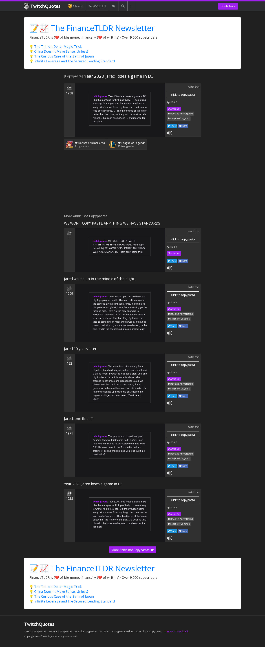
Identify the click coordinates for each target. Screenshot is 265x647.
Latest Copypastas (35, 631)
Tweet (173, 125)
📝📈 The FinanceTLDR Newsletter (92, 28)
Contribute (228, 6)
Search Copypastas (86, 631)
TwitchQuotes (45, 6)
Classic (78, 6)
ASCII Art (99, 6)
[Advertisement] (132, 184)
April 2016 (172, 102)
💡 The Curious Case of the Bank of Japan (61, 56)
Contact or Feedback (176, 631)
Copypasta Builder (123, 631)
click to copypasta (183, 95)
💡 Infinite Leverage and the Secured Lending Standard (72, 61)
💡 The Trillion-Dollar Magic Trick (55, 46)
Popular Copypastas (60, 631)
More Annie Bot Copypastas (130, 550)
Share (184, 125)
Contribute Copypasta (149, 631)
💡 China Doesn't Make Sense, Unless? (59, 51)
